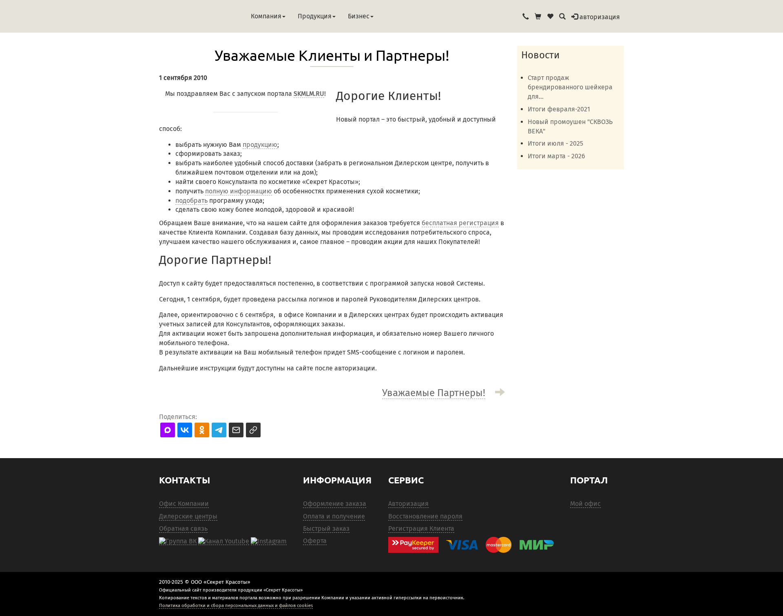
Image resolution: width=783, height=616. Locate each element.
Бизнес (358, 16)
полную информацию (238, 191)
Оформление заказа (334, 503)
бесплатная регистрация (460, 223)
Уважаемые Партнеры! (433, 393)
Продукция (315, 16)
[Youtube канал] (223, 541)
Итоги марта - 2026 (556, 156)
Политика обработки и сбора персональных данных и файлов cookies (236, 605)
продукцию (260, 144)
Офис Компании (184, 503)
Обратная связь (183, 528)
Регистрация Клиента (421, 528)
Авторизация (408, 503)
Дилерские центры (188, 516)
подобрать (191, 200)
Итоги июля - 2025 (555, 143)
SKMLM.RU (309, 93)
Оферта (315, 541)
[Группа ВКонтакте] (178, 541)
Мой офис (585, 503)
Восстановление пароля (425, 516)
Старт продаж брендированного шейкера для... (570, 87)
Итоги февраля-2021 (559, 109)
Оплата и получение (334, 516)
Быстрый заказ (326, 528)
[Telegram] (269, 541)
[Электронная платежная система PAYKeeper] (475, 545)
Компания (266, 16)
